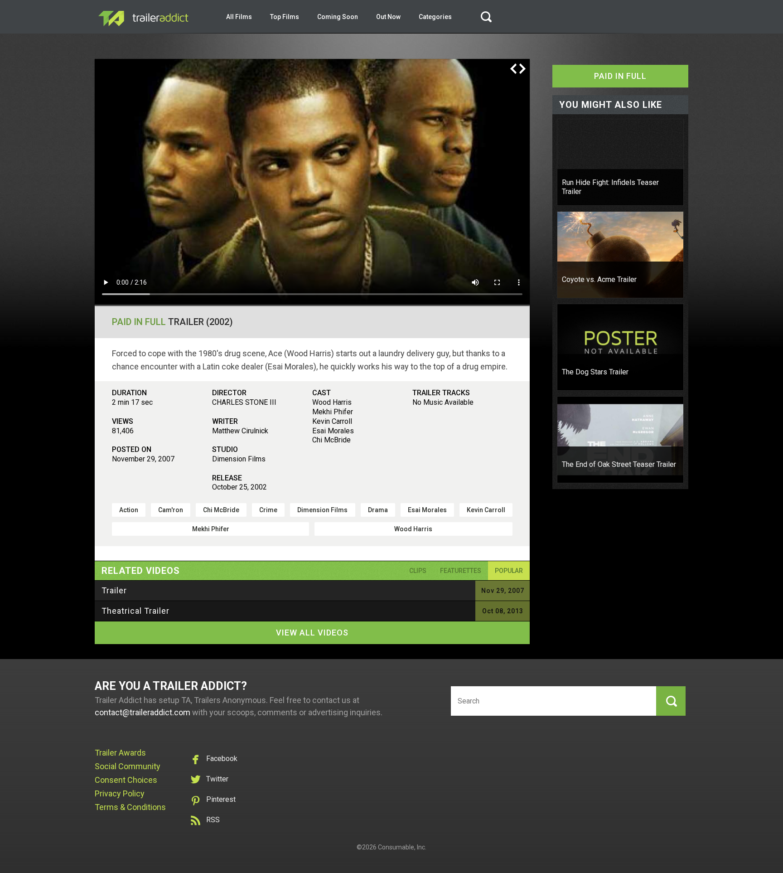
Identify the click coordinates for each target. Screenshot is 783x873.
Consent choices (126, 780)
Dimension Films (322, 510)
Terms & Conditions (130, 807)
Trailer (114, 590)
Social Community (127, 766)
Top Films (284, 16)
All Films (239, 16)
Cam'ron (170, 510)
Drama (378, 510)
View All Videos (312, 632)
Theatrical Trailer (135, 611)
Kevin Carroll (486, 510)
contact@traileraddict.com (142, 712)
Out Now (388, 16)
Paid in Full (139, 321)
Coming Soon (337, 16)
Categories (435, 16)
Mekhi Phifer (210, 529)
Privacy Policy (120, 793)
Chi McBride (221, 510)
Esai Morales (427, 510)
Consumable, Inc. (402, 847)
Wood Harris (413, 529)
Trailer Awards (120, 752)
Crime (268, 510)
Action (128, 510)
